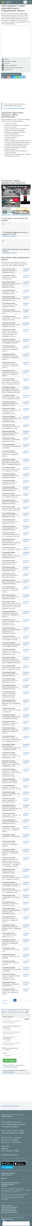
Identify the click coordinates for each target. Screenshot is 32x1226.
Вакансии (4, 1178)
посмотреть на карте (26, 269)
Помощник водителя (8, 2)
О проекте (4, 1186)
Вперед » (5, 1003)
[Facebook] (5, 77)
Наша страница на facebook (9, 1212)
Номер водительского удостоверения (9, 1038)
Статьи (7, 1146)
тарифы (16, 1150)
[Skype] (21, 77)
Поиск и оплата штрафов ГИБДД (10, 1009)
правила (12, 1133)
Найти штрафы (9, 1060)
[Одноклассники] (8, 77)
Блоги (3, 1146)
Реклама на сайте (6, 1175)
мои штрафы (21, 1124)
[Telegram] (24, 77)
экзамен (7, 1133)
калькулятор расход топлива (9, 1154)
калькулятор (9, 1122)
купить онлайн (18, 1122)
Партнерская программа (8, 1173)
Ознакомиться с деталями (9, 236)
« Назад (4, 1000)
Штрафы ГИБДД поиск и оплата (10, 1106)
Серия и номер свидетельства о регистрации (12, 1026)
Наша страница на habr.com (9, 1207)
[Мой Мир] (11, 77)
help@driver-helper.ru (9, 1072)
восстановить (15, 1126)
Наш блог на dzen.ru (7, 1205)
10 (27, 1000)
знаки (16, 1133)
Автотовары (4, 1148)
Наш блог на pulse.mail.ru (8, 1210)
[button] (25, 2)
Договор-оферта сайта (7, 1184)
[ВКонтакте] (2, 77)
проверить (14, 1124)
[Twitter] (15, 77)
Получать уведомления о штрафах (12, 1049)
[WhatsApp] (18, 77)
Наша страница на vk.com (8, 1209)
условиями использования (10, 1067)
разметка (21, 1133)
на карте (22, 1130)
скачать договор (16, 1142)
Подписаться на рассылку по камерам (14, 108)
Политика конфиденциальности (10, 1182)
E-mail (4, 1053)
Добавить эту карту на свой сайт (11, 74)
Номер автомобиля (8, 1016)
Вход (29, 1)
